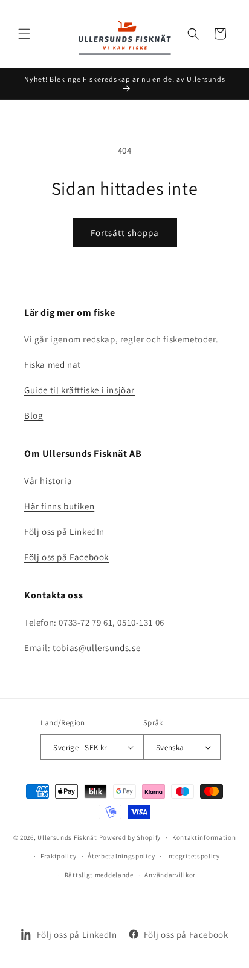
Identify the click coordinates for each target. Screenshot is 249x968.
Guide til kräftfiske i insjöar (79, 390)
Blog (33, 415)
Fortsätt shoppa (125, 232)
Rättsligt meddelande (99, 875)
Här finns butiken (59, 506)
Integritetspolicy (193, 856)
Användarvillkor (170, 875)
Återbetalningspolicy (121, 856)
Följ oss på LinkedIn (64, 531)
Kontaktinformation (204, 837)
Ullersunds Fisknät (68, 837)
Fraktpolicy (58, 856)
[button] (24, 34)
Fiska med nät (52, 364)
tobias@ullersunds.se (96, 647)
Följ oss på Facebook (66, 557)
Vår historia (48, 480)
